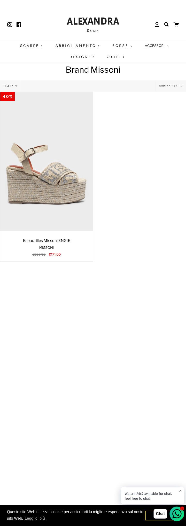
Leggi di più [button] (35, 518)
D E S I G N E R (82, 57)
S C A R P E (29, 45)
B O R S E (120, 45)
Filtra (9, 86)
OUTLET (114, 57)
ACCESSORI (155, 45)
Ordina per (168, 85)
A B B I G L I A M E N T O (75, 45)
